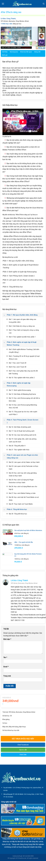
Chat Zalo (23, 755)
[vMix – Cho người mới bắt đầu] (7, 543)
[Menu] (3, 3)
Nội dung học (14, 52)
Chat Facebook (23, 745)
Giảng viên (37, 52)
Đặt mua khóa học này (23, 739)
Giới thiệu (5, 52)
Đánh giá (4, 55)
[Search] (43, 4)
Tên (5, 657)
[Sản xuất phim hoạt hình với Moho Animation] (7, 532)
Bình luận (7, 639)
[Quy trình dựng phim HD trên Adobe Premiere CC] (7, 558)
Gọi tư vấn (23, 750)
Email (6, 667)
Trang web (7, 676)
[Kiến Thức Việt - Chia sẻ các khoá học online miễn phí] (23, 3)
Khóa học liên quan (26, 52)
